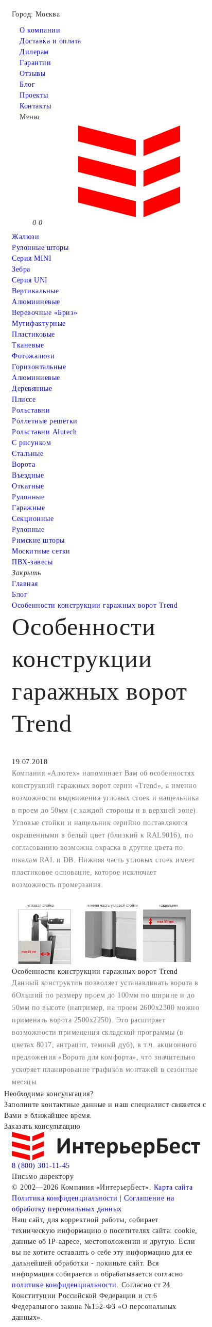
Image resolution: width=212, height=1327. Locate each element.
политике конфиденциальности (64, 1285)
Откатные (28, 486)
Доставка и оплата (50, 41)
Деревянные (32, 388)
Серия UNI (30, 280)
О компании (40, 30)
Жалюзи (25, 237)
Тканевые (28, 345)
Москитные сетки (41, 551)
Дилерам (34, 52)
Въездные (28, 475)
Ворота (23, 464)
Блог (27, 84)
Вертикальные (35, 291)
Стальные (27, 453)
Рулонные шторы (40, 247)
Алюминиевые (36, 378)
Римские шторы (38, 540)
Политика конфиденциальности (65, 1198)
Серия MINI (31, 258)
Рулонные (28, 497)
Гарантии (35, 63)
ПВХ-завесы (32, 562)
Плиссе (24, 399)
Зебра (21, 269)
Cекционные (33, 519)
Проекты (34, 95)
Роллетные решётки (45, 421)
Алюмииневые (36, 302)
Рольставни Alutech (44, 432)
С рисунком (31, 443)
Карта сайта (173, 1187)
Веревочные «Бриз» (45, 313)
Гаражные (28, 508)
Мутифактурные (39, 323)
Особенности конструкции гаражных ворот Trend (95, 605)
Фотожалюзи (33, 356)
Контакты (35, 106)
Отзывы (32, 73)
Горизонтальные (39, 367)
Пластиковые (33, 334)
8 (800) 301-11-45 (41, 1166)
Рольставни (31, 410)
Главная (25, 584)
